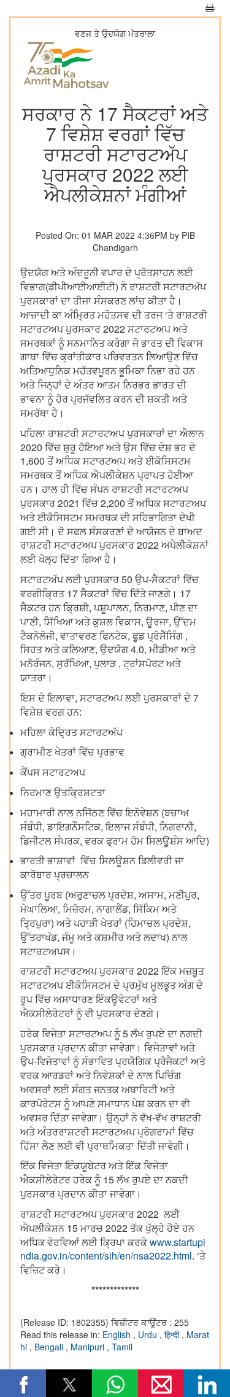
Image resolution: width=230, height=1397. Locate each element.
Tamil (122, 1347)
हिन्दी (173, 1334)
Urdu (148, 1334)
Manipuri (89, 1347)
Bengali (50, 1347)
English (117, 1334)
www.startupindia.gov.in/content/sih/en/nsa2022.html (112, 1249)
